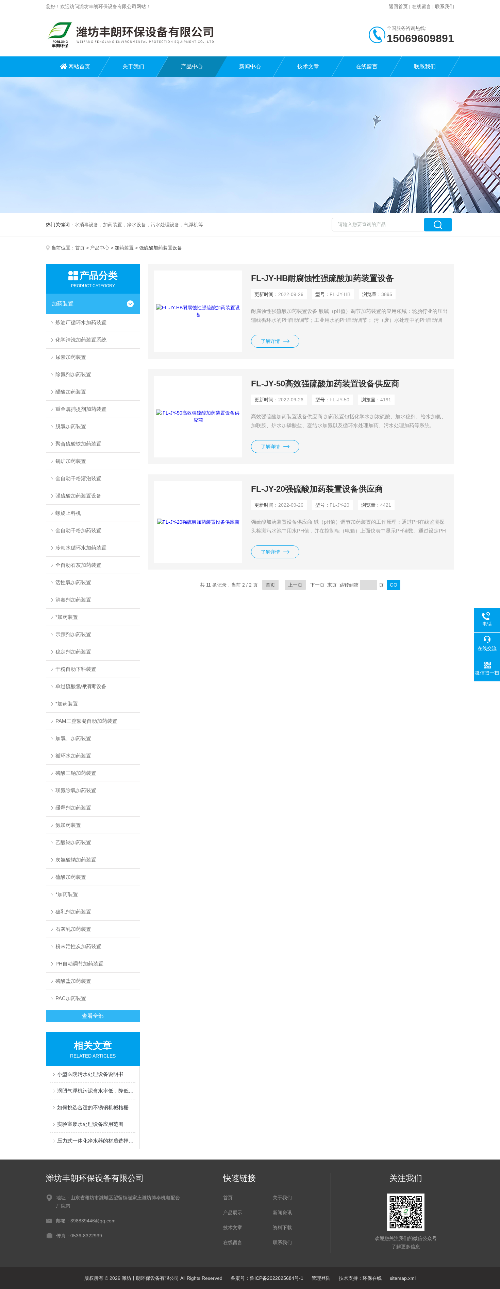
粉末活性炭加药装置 (78, 946)
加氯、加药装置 (73, 738)
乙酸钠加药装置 (73, 842)
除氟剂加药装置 (73, 374)
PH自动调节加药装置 (79, 963)
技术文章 (308, 66)
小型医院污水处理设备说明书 (90, 1074)
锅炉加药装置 (70, 461)
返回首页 (398, 6)
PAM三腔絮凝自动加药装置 (86, 721)
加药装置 (124, 247)
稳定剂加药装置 (73, 652)
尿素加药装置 (70, 357)
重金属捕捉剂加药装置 (80, 409)
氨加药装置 (68, 825)
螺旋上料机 (68, 513)
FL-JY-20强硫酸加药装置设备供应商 (317, 488)
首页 (80, 247)
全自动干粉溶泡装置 (78, 478)
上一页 (295, 585)
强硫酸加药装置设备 (78, 496)
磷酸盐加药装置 (73, 981)
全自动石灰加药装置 (78, 565)
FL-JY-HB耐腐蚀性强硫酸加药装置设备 (322, 278)
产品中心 (192, 66)
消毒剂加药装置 (73, 600)
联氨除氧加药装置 (75, 790)
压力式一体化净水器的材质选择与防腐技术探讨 (96, 1141)
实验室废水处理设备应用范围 (90, 1124)
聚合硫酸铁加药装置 (78, 444)
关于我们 (133, 66)
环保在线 (372, 1278)
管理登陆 (321, 1278)
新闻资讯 (282, 1212)
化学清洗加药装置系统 (80, 340)
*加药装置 (66, 617)
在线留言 (421, 6)
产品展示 (232, 1212)
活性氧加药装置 (73, 582)
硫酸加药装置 (70, 877)
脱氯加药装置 (70, 426)
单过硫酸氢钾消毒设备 (80, 686)
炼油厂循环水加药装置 (80, 322)
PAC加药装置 (70, 998)
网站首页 (79, 66)
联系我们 (444, 6)
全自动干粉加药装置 (78, 530)
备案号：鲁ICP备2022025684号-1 (267, 1278)
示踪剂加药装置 (73, 634)
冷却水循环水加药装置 (80, 548)
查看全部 (93, 1016)
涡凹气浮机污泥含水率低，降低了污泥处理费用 (96, 1091)
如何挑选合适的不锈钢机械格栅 (93, 1107)
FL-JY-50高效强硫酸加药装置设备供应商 (325, 383)
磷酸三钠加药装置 (75, 773)
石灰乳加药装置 (73, 929)
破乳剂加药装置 (73, 912)
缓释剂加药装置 (73, 808)
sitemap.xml (403, 1278)
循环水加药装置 (73, 756)
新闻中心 (250, 66)
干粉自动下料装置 (75, 669)
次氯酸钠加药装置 (75, 860)
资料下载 (282, 1227)
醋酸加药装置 (70, 392)
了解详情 (270, 341)
